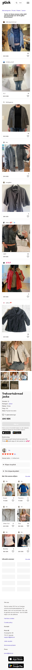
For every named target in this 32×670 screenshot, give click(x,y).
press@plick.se (8, 653)
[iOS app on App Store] (6, 432)
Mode (13, 10)
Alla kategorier (6, 10)
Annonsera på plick (10, 645)
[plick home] (7, 3)
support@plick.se (9, 637)
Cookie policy (8, 622)
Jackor (24, 10)
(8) (15, 454)
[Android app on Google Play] (17, 432)
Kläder (18, 10)
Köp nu (16, 424)
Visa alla (27, 476)
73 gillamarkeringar (10, 415)
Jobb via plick (8, 641)
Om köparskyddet (12, 471)
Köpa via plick (10, 465)
